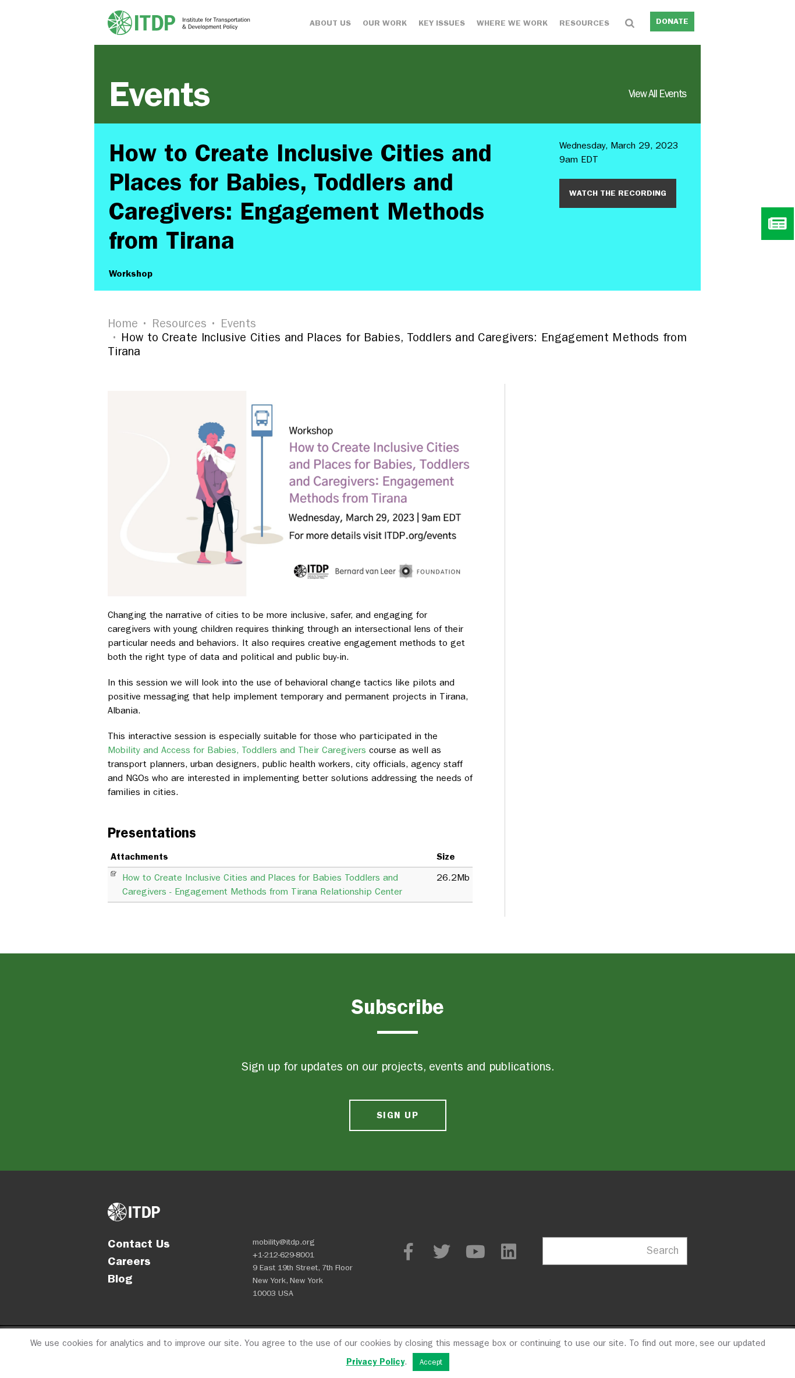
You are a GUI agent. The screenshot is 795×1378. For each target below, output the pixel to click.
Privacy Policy (375, 1361)
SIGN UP (397, 1115)
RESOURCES (584, 23)
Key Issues (441, 23)
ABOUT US (330, 23)
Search (663, 1251)
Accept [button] (431, 1362)
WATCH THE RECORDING (617, 193)
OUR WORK (385, 23)
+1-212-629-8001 (283, 1255)
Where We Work (512, 23)
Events (397, 94)
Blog (120, 1278)
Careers (129, 1261)
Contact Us (139, 1243)
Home (123, 323)
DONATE (672, 21)
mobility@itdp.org (284, 1242)
